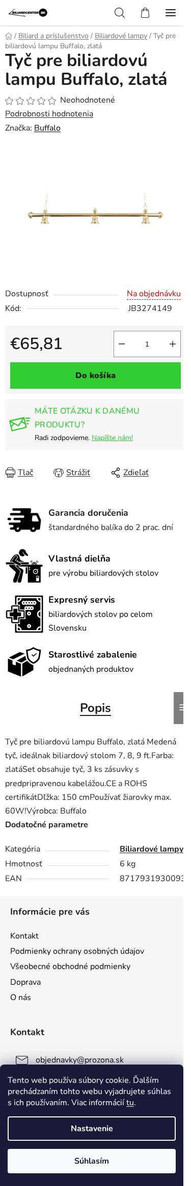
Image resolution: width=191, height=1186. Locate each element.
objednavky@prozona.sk (80, 1060)
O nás (20, 997)
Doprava (25, 982)
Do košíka (95, 375)
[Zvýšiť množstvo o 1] (172, 344)
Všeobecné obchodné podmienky (70, 966)
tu (130, 1102)
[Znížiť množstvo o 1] (121, 344)
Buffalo (47, 128)
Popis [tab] (95, 708)
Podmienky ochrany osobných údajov (77, 951)
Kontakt (24, 936)
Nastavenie (92, 1128)
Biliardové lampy (151, 849)
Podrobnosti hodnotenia (49, 113)
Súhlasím (91, 1161)
